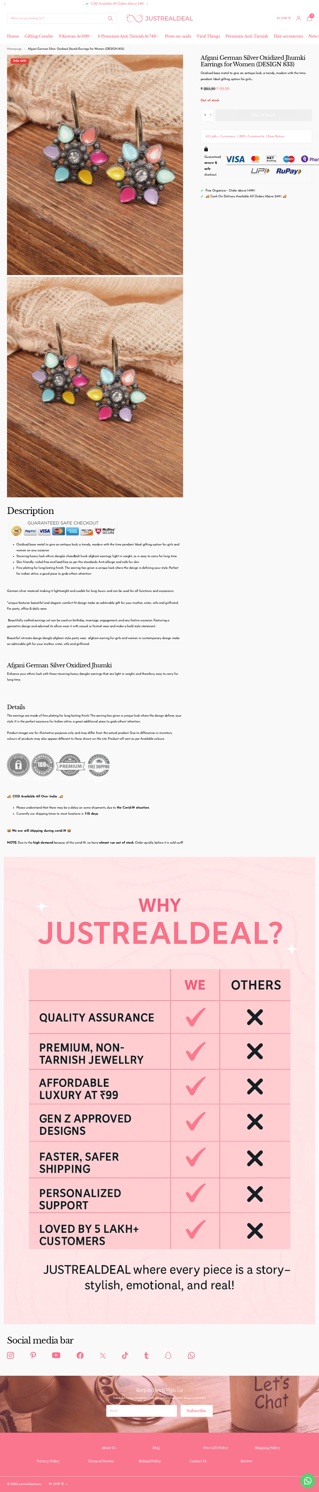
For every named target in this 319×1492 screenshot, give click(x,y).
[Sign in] (298, 18)
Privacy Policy (48, 1461)
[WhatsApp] (191, 1355)
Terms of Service (101, 1461)
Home (13, 36)
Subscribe (197, 1410)
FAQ (156, 1448)
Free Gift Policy (215, 1448)
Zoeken (110, 18)
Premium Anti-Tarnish (246, 36)
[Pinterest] (33, 1355)
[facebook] (80, 1355)
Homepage (14, 48)
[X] (103, 1355)
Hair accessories (288, 36)
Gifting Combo (39, 36)
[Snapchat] (168, 1355)
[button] (4, 4)
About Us (109, 1448)
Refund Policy (150, 1461)
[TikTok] (125, 1355)
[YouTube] (56, 1355)
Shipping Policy (267, 1448)
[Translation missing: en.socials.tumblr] (146, 1355)
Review (246, 1461)
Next (60, 4)
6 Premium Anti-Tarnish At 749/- (128, 36)
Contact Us (198, 1461)
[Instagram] (10, 1355)
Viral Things (208, 36)
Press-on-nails (178, 36)
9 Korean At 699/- (75, 36)
